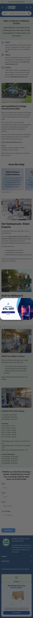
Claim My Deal (8, 312)
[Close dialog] (32, 299)
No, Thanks (8, 314)
